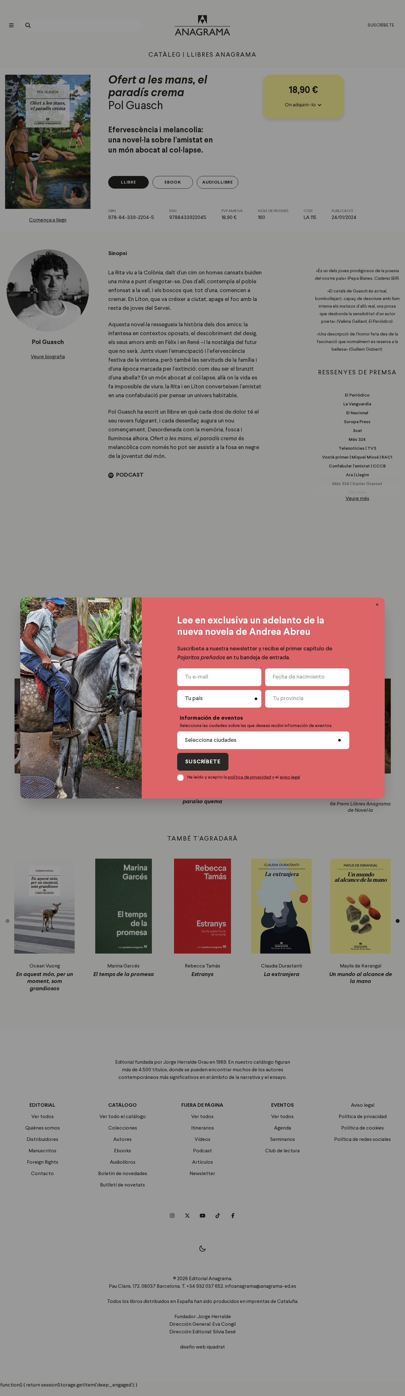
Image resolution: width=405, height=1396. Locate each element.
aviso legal (290, 777)
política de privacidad (249, 777)
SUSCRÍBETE (203, 762)
